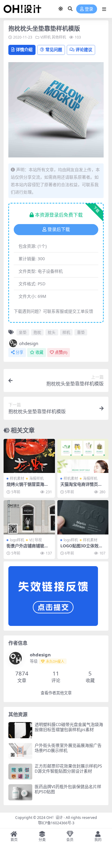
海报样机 (36, 478)
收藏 (39, 352)
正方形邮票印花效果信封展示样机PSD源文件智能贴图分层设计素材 (68, 768)
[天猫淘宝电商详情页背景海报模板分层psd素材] (83, 456)
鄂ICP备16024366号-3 (56, 822)
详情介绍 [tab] (24, 49)
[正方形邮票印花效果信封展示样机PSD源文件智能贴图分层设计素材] (20, 771)
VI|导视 (35, 540)
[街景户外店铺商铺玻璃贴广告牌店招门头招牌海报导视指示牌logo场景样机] (29, 517)
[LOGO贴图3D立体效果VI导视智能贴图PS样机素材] (83, 517)
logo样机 (17, 540)
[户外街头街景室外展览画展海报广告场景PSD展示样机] (20, 751)
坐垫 (23, 332)
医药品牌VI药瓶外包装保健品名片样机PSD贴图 (68, 789)
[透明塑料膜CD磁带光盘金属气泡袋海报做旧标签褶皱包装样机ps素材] (20, 730)
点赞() (61, 352)
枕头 (52, 332)
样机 (66, 332)
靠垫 (81, 332)
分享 (19, 352)
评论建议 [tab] (84, 49)
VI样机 (45, 37)
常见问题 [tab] (53, 49)
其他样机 (59, 37)
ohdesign (28, 343)
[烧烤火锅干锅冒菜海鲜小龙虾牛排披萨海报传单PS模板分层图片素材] (29, 456)
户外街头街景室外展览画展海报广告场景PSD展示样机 (68, 747)
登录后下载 (58, 229)
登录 (89, 9)
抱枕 (37, 332)
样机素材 (17, 478)
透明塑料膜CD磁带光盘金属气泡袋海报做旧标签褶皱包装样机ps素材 (69, 727)
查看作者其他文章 (56, 693)
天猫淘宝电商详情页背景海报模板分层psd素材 (82, 486)
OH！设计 (54, 817)
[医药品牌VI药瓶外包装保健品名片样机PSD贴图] (20, 792)
